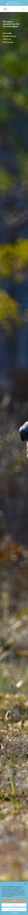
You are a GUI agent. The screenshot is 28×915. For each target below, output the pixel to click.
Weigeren (14, 905)
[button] (25, 883)
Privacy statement (14, 913)
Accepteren (14, 901)
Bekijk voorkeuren (14, 909)
